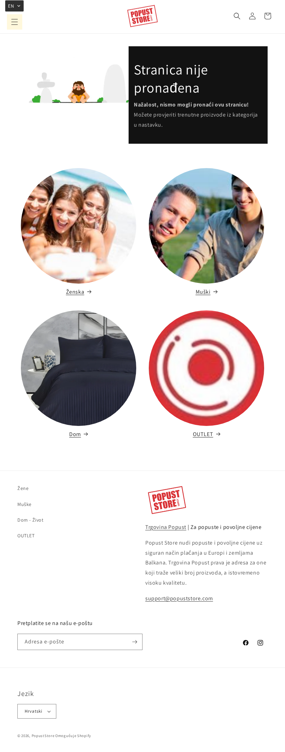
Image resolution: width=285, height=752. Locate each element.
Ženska (75, 291)
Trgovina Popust (165, 527)
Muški (203, 291)
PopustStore (43, 735)
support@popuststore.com (179, 598)
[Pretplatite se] (134, 642)
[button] (14, 22)
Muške (24, 504)
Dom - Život (30, 520)
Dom (75, 434)
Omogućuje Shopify (73, 735)
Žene (22, 488)
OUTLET (203, 434)
